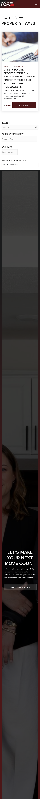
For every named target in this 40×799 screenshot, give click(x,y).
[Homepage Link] (7, 3)
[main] (20, 85)
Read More (24, 105)
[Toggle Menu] (36, 3)
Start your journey (20, 587)
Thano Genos (11, 105)
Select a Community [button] (10, 165)
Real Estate (19, 66)
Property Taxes (9, 66)
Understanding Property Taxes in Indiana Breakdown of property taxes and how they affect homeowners (19, 78)
